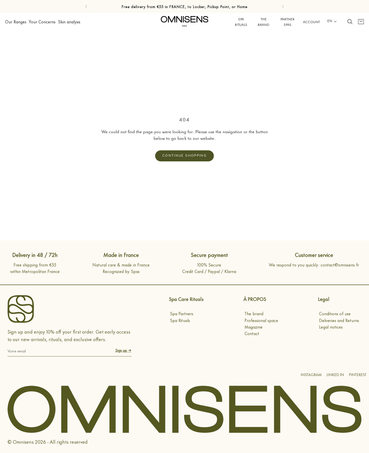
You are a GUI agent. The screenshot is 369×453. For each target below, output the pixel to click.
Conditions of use (335, 313)
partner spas (287, 21)
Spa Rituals (241, 21)
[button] (332, 21)
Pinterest (357, 375)
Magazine (253, 326)
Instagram (311, 375)
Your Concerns (42, 21)
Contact (251, 333)
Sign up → (123, 350)
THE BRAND (263, 21)
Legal (323, 298)
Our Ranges (15, 21)
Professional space (261, 320)
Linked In (335, 375)
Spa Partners (181, 313)
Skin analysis (69, 21)
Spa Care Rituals (186, 298)
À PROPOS (254, 298)
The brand (253, 313)
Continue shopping (184, 155)
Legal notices (331, 326)
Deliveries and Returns (339, 320)
